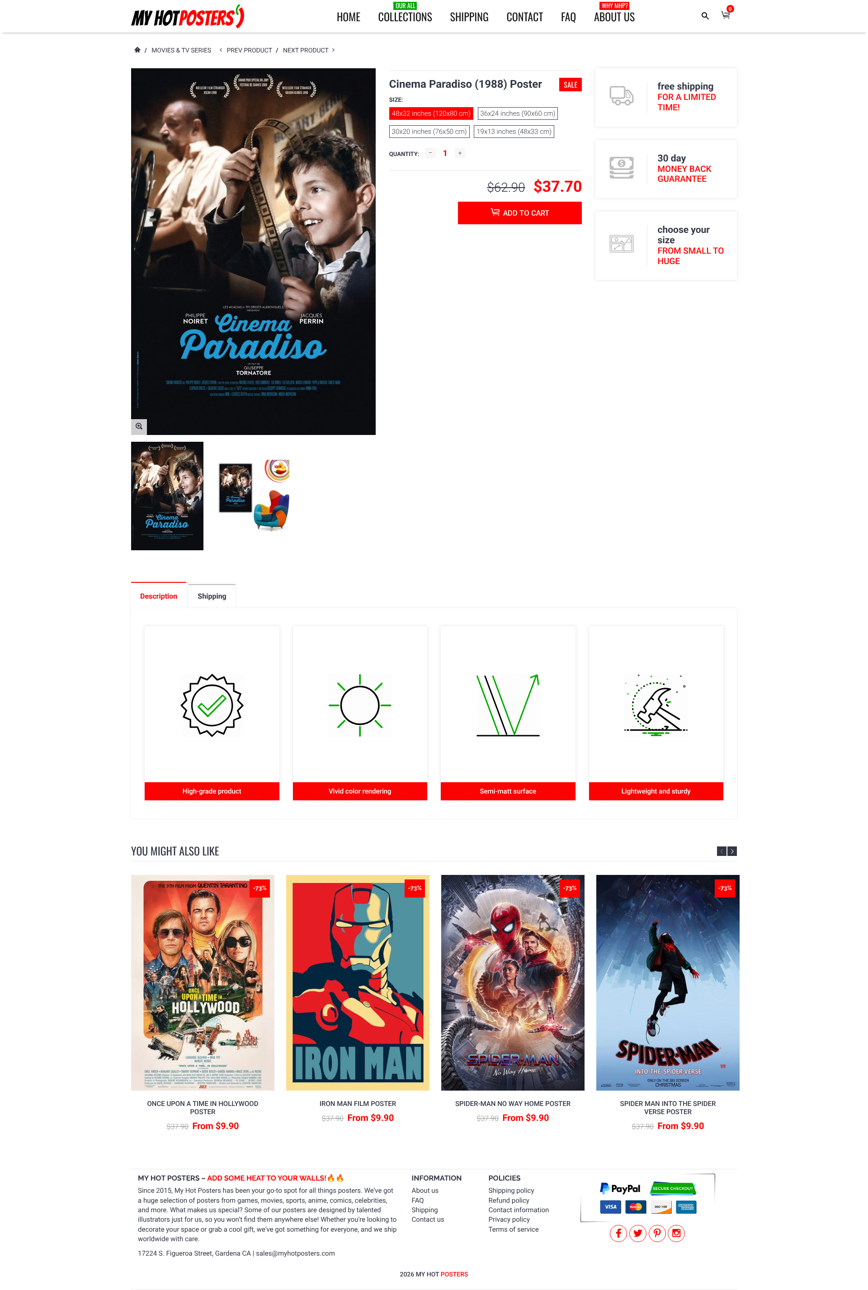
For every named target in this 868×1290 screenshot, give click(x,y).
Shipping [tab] (212, 596)
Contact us (428, 1219)
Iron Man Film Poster (358, 1104)
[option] (167, 496)
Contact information (519, 1210)
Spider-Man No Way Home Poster (513, 1104)
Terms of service (514, 1229)
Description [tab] (158, 596)
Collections (405, 12)
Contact (524, 16)
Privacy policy (509, 1219)
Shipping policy (511, 1190)
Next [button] (732, 851)
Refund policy (509, 1200)
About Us (614, 12)
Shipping (469, 16)
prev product (251, 50)
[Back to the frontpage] (137, 50)
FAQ (568, 16)
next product (307, 50)
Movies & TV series (181, 50)
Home (348, 16)
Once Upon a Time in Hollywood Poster (203, 1108)
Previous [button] (721, 851)
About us (425, 1190)
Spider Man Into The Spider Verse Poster (668, 1108)
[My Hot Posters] (187, 16)
